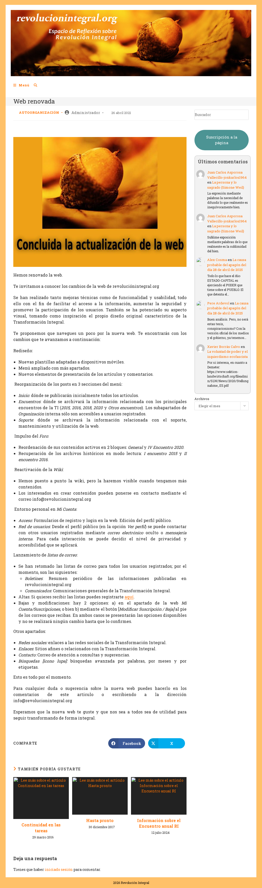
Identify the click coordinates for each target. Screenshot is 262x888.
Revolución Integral (135, 883)
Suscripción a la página (221, 140)
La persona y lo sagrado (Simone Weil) (225, 185)
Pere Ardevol (218, 303)
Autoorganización (39, 112)
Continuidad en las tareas (41, 827)
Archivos (201, 398)
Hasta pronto (100, 820)
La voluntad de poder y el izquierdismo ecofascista (227, 354)
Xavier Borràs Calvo (223, 346)
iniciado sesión (59, 869)
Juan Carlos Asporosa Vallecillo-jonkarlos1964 (227, 175)
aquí (129, 596)
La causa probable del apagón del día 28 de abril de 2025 (226, 264)
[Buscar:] (33, 85)
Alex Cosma (217, 259)
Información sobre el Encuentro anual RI (159, 823)
